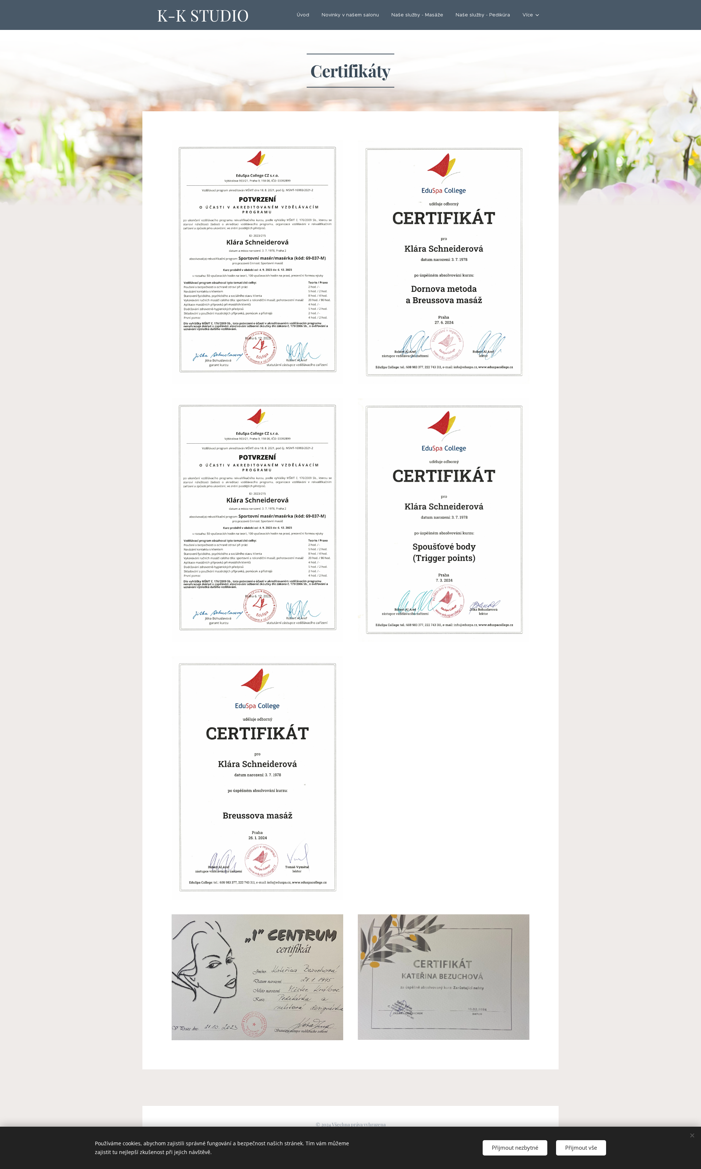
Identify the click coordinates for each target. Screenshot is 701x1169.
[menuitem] (303, 15)
